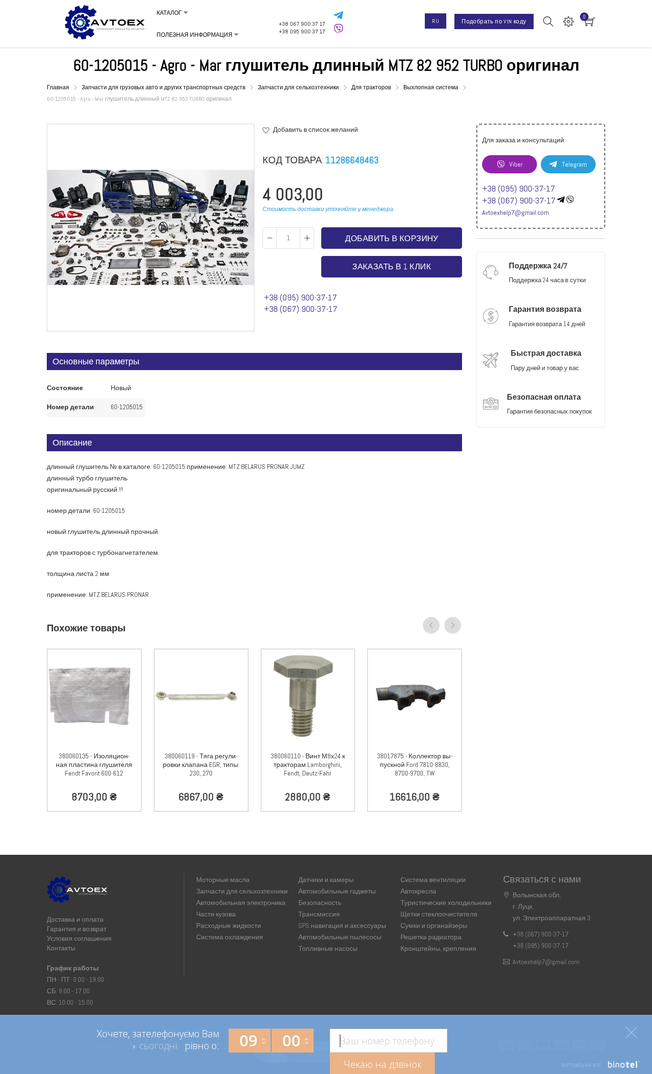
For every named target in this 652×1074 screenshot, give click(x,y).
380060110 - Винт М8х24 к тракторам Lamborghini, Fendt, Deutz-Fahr (308, 764)
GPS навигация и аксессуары (342, 925)
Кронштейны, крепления (438, 948)
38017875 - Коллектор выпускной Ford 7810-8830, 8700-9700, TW (414, 764)
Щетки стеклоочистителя (438, 914)
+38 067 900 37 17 (302, 24)
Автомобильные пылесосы (339, 937)
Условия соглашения (79, 938)
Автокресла (418, 891)
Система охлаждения (229, 937)
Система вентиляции (433, 879)
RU (435, 21)
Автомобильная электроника (240, 902)
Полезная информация (194, 35)
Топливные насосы (328, 948)
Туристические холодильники (446, 902)
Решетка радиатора (431, 937)
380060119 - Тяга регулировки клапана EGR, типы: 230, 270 (201, 764)
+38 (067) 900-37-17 (300, 308)
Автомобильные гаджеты (337, 891)
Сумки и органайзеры (433, 925)
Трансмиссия (319, 914)
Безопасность (319, 902)
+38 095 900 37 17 (302, 31)
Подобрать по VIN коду (494, 21)
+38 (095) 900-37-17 (300, 297)
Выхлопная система (431, 87)
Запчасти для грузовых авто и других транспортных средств (164, 87)
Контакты (61, 948)
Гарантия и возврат (76, 929)
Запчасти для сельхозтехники (299, 87)
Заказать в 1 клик (391, 266)
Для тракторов (371, 87)
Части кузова (216, 914)
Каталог (169, 13)
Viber (516, 164)
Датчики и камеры (326, 879)
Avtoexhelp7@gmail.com (515, 212)
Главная (59, 87)
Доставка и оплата (75, 919)
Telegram (574, 164)
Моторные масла (223, 879)
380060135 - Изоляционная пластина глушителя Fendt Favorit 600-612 (94, 764)
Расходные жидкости (228, 925)
